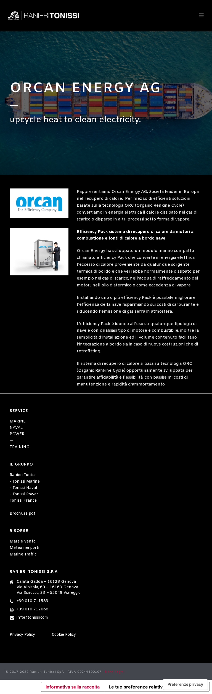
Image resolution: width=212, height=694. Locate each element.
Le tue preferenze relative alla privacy (149, 687)
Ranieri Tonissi (23, 475)
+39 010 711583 (32, 601)
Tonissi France (23, 500)
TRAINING (20, 447)
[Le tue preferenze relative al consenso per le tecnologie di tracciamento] (185, 684)
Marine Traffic (23, 554)
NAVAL (16, 427)
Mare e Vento (23, 541)
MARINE (18, 421)
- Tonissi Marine (25, 481)
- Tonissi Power (24, 494)
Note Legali (115, 672)
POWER (17, 434)
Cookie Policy (64, 634)
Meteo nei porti (24, 548)
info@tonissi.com (32, 617)
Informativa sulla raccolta (73, 687)
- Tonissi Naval (23, 488)
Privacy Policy (22, 634)
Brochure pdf (22, 513)
